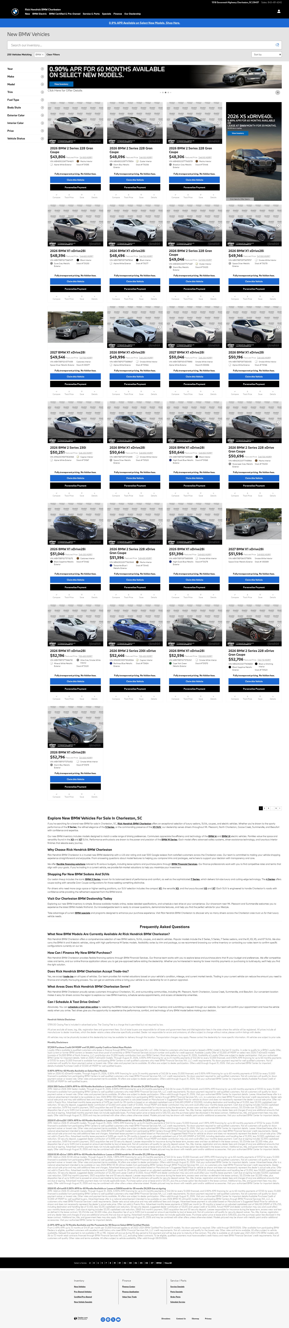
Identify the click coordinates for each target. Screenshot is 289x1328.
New (27, 13)
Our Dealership (132, 13)
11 (276, 808)
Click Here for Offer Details (65, 90)
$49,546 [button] (71, 357)
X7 (152, 1263)
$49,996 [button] (131, 357)
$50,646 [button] (131, 452)
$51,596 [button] (249, 553)
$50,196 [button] (249, 357)
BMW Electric (39, 13)
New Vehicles (79, 1286)
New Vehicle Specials (83, 1302)
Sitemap (195, 1318)
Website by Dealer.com (88, 1318)
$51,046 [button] (71, 553)
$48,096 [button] (131, 156)
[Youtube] (118, 1319)
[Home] (15, 11)
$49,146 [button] (249, 255)
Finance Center (128, 1286)
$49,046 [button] (190, 259)
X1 (120, 1263)
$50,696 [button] (250, 455)
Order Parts (175, 1297)
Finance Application (130, 1291)
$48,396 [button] (71, 255)
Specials (106, 13)
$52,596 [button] (190, 655)
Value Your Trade (129, 1297)
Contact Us (181, 1318)
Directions (166, 1318)
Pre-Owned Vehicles (83, 1291)
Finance (117, 13)
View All (168, 1263)
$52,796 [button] (71, 756)
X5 (141, 1263)
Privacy (208, 1318)
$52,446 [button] (131, 655)
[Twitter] (113, 1319)
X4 (136, 1263)
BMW (38, 54)
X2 (125, 1263)
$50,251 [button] (71, 452)
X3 (130, 1263)
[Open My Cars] (278, 11)
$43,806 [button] (71, 156)
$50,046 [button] (190, 357)
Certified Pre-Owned (83, 1297)
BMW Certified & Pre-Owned (64, 13)
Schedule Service (177, 1302)
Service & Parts (91, 13)
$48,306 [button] (190, 156)
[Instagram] (103, 1319)
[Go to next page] (280, 808)
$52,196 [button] (71, 655)
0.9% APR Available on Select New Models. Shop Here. (144, 23)
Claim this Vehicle (75, 179)
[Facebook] (108, 1319)
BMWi (159, 1263)
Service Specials (177, 1286)
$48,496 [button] (131, 255)
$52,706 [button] (249, 659)
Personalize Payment (75, 187)
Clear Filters (53, 54)
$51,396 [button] (131, 557)
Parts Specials (176, 1291)
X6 (146, 1263)
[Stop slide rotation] (278, 92)
